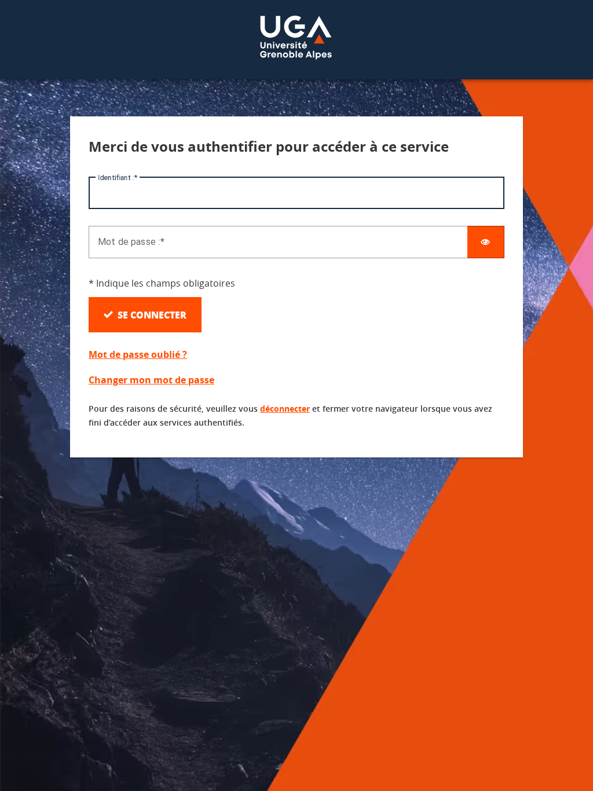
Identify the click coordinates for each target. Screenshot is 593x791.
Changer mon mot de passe (151, 379)
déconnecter (285, 408)
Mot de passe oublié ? (138, 354)
